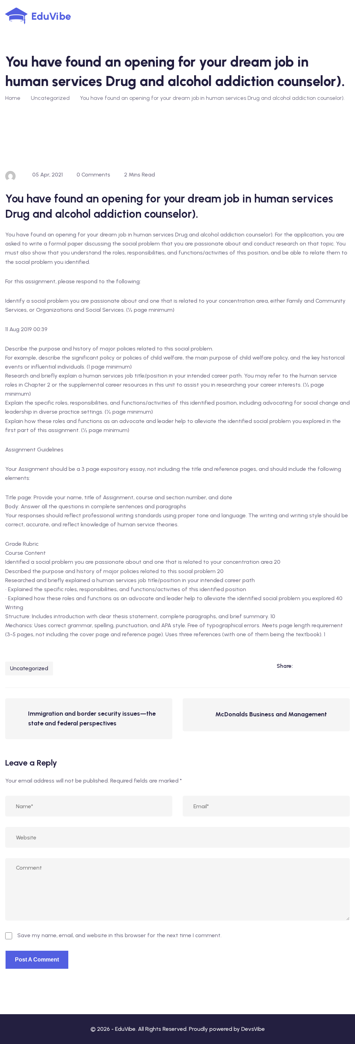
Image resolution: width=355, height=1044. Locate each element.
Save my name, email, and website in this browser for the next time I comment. (119, 935)
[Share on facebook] (316, 666)
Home (12, 98)
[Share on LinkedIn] (302, 666)
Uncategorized (29, 668)
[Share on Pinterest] (344, 666)
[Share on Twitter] (330, 666)
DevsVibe (253, 1029)
